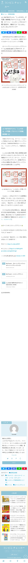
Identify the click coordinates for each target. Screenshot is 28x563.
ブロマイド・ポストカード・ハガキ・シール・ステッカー (15, 477)
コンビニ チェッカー (13, 4)
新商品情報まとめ (22, 11)
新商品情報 (11, 11)
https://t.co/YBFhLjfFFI (16, 248)
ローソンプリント (20, 485)
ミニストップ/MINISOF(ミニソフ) (14, 481)
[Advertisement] (14, 107)
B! (14, 32)
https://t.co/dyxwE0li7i (14, 244)
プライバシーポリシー (17, 551)
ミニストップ (7, 219)
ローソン (9, 485)
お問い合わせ (14, 554)
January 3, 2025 (20, 256)
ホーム (4, 14)
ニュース (3, 11)
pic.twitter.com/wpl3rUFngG (9, 251)
